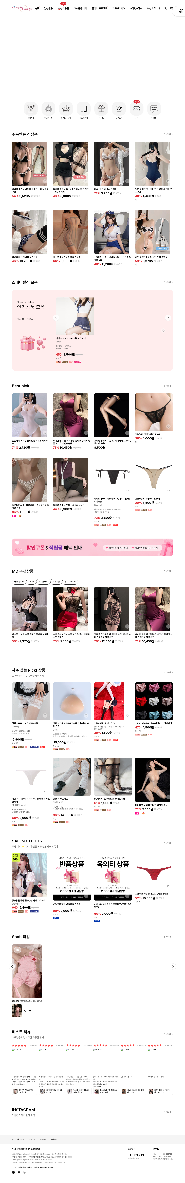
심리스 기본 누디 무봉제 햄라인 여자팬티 (153, 723)
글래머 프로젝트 (99, 8)
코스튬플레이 (80, 8)
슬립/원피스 (19, 581)
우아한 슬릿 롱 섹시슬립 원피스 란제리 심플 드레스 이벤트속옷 (71, 442)
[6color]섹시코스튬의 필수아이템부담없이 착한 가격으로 (21, 730)
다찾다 (178, 11)
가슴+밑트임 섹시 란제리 (105, 189)
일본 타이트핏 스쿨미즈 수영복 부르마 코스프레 (153, 190)
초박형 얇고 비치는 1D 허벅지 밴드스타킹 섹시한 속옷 (112, 442)
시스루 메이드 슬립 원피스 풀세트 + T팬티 (30, 636)
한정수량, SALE (18, 904)
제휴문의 (54, 1139)
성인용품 (64, 8)
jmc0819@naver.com (25, 1160)
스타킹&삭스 (136, 8)
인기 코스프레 (70, 581)
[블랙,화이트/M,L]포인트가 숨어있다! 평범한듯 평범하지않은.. (21, 808)
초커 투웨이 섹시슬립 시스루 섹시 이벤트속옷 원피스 (71, 636)
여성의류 (151, 8)
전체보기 (167, 134)
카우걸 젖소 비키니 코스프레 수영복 (151, 257)
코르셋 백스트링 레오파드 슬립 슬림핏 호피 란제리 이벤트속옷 (112, 636)
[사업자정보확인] (39, 1157)
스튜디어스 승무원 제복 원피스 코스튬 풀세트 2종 (112, 258)
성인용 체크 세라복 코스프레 (25, 257)
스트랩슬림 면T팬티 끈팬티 (147, 498)
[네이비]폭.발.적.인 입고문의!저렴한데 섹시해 (63, 345)
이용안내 (43, 1139)
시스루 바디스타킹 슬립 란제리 (67, 257)
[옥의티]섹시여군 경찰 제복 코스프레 (28, 900)
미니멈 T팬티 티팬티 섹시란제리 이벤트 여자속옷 (112, 500)
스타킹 (31, 581)
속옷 (37, 8)
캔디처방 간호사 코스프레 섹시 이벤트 (27, 1001)
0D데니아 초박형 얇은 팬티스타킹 (109, 799)
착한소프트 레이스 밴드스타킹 (25, 723)
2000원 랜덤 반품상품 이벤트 (67, 903)
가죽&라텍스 (118, 8)
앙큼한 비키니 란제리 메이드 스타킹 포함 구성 (30, 190)
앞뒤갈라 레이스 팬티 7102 (147, 434)
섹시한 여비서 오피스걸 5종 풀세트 (69, 505)
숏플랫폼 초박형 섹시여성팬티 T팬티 (151, 894)
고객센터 (130, 1149)
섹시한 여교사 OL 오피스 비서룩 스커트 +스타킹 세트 (71, 190)
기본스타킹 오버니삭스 (104, 723)
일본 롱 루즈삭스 (60, 799)
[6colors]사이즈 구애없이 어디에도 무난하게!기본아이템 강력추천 (107, 508)
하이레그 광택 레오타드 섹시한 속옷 (151, 805)
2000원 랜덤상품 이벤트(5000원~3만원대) (112, 905)
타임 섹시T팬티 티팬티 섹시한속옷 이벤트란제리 (31, 800)
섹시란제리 (43, 581)
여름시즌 (56, 581)
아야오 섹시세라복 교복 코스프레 (71, 338)
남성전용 (48, 8)
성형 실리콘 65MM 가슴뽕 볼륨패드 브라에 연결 (71, 725)
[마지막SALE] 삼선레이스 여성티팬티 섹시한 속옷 (30, 506)
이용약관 (32, 1139)
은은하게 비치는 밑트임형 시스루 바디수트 (30, 442)
